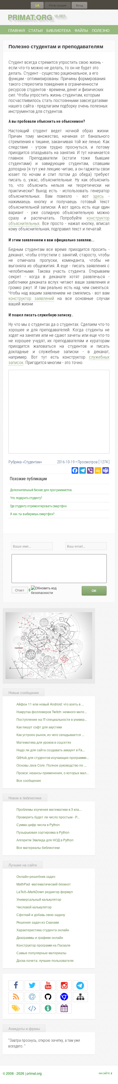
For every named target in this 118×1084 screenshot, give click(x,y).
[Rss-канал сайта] (16, 996)
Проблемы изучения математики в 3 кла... (49, 809)
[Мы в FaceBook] (16, 985)
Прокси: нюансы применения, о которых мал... (52, 772)
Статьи (36, 30)
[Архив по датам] (64, 1008)
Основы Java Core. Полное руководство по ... (51, 765)
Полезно (100, 30)
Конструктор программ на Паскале (43, 945)
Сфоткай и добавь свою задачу (40, 914)
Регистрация (57, 5)
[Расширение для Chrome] (64, 996)
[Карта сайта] (80, 996)
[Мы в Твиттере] (32, 985)
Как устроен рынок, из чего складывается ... (50, 734)
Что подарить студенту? (26, 498)
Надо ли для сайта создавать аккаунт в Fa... (50, 749)
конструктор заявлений (31, 298)
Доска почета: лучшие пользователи (45, 960)
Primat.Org (36, 17)
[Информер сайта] (48, 1008)
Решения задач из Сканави (37, 922)
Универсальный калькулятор (38, 899)
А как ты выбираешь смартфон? (32, 514)
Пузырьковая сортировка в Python (42, 832)
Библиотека (58, 30)
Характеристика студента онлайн (42, 929)
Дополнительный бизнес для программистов (41, 490)
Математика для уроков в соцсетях (43, 742)
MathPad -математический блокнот (43, 884)
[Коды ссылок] (32, 1008)
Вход (79, 5)
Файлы (81, 30)
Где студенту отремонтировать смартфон (38, 506)
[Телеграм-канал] (80, 985)
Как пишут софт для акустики (39, 727)
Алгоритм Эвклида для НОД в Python (45, 839)
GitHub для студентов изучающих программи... (52, 757)
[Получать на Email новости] (32, 996)
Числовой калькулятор (34, 907)
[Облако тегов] (16, 1008)
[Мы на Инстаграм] (64, 985)
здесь (98, 196)
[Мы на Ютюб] (48, 985)
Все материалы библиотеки (38, 847)
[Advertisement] (59, 411)
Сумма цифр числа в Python (38, 824)
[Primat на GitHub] (48, 996)
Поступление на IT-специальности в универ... (51, 719)
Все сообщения (28, 780)
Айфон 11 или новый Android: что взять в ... (50, 704)
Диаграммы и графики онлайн (39, 937)
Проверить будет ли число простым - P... (47, 817)
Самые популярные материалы (41, 952)
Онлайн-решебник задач (35, 876)
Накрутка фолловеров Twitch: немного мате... (51, 711)
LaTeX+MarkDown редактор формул (44, 891)
